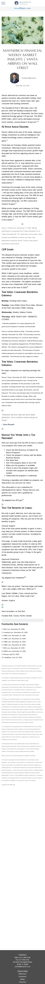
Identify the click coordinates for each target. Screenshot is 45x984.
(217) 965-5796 (25, 957)
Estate (22, 979)
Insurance (22, 982)
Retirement (22, 974)
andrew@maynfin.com (22, 966)
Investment (22, 976)
